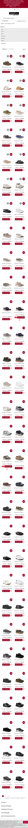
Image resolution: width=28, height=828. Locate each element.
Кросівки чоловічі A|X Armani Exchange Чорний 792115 (7, 758)
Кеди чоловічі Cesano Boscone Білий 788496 (19, 214)
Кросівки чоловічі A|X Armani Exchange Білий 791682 (19, 561)
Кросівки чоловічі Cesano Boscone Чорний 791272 (7, 708)
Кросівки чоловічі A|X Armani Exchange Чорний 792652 (7, 782)
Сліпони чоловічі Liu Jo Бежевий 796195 (7, 338)
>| (9, 796)
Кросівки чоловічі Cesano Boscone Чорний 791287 (19, 708)
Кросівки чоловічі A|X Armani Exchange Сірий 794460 (7, 437)
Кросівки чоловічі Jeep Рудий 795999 (19, 91)
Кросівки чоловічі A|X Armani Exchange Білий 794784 (7, 412)
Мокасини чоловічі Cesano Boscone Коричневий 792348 (7, 487)
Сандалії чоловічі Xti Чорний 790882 (7, 561)
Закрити (25, 822)
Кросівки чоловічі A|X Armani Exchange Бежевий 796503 (7, 263)
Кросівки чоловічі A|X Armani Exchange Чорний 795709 (7, 635)
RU (18, 9)
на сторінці (11, 826)
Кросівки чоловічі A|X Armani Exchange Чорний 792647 (19, 758)
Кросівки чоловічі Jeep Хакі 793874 (7, 461)
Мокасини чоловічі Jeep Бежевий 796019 (19, 116)
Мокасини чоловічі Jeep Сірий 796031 (7, 140)
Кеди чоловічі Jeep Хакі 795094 (19, 635)
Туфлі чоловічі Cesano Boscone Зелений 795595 (7, 67)
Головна (2, 23)
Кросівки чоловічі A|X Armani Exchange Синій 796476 (19, 67)
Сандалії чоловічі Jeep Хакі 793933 (7, 363)
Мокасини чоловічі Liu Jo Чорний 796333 (19, 312)
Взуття (13, 23)
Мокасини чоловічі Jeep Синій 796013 (19, 140)
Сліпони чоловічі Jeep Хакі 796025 (7, 165)
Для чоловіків (8, 23)
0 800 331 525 (13, 6)
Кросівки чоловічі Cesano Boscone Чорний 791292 (7, 733)
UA (14, 9)
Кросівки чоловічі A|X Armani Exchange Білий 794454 (19, 388)
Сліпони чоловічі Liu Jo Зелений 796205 (7, 116)
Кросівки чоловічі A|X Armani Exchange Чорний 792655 (19, 782)
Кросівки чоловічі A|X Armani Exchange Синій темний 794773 (19, 437)
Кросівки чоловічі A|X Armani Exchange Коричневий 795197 (7, 610)
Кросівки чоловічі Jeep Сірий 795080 (7, 659)
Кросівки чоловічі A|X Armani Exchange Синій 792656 (19, 733)
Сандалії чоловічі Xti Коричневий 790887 (19, 537)
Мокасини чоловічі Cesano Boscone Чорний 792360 (7, 512)
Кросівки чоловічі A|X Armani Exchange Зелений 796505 (19, 263)
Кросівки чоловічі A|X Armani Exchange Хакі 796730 (7, 288)
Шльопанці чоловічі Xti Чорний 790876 (7, 537)
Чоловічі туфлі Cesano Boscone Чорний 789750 (7, 684)
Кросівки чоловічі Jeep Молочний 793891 (19, 189)
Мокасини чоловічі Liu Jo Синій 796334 (7, 312)
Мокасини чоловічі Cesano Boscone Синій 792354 (19, 487)
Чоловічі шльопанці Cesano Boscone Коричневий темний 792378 (19, 165)
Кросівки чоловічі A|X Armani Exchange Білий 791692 (19, 586)
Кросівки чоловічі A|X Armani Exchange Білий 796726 (19, 238)
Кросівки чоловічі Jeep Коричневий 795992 (19, 288)
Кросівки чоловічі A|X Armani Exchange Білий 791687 (7, 586)
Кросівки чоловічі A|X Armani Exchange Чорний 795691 (19, 610)
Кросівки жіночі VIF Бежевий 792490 (7, 388)
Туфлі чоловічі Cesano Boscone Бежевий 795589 (7, 238)
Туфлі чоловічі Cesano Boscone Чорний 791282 (19, 659)
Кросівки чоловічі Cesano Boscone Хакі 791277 (19, 684)
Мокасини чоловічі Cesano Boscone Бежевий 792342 (19, 461)
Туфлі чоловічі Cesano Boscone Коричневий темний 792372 (19, 363)
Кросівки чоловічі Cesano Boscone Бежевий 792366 (7, 189)
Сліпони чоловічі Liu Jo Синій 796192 (19, 338)
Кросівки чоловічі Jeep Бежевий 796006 (7, 91)
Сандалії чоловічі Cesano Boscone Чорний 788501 (7, 214)
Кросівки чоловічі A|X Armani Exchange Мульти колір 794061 (19, 412)
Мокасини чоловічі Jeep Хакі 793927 (19, 512)
